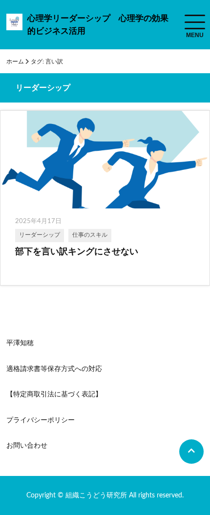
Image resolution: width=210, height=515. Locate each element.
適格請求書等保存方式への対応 (54, 369)
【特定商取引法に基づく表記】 (54, 394)
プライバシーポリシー (40, 420)
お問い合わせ (26, 445)
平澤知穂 (20, 343)
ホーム (15, 61)
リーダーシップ (39, 235)
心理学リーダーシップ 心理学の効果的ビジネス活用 (97, 24)
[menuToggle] (195, 22)
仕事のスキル (89, 235)
